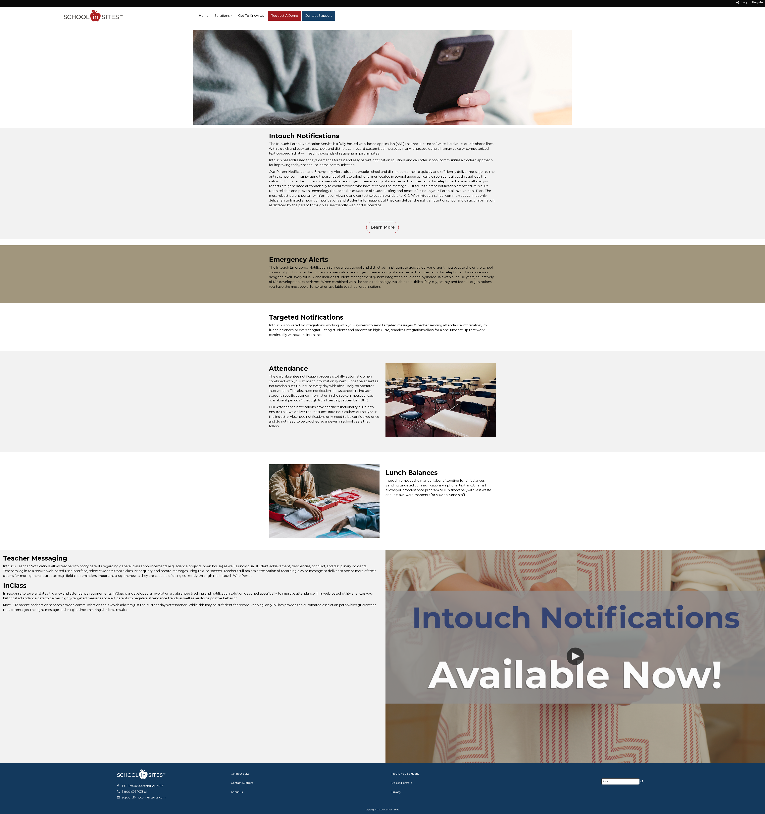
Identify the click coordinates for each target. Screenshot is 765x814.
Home (204, 16)
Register (758, 2)
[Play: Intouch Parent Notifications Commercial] (575, 656)
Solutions (222, 16)
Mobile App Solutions (405, 773)
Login (744, 2)
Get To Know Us (251, 16)
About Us (237, 791)
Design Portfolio (401, 782)
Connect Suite (240, 773)
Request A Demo (284, 16)
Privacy (396, 791)
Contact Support (318, 16)
